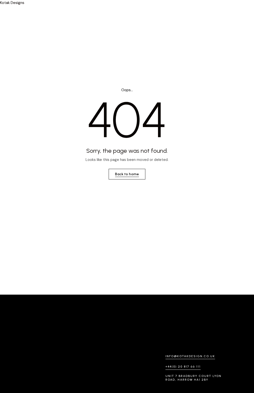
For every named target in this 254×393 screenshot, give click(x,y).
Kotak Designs (12, 2)
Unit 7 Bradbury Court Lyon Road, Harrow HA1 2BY (193, 378)
